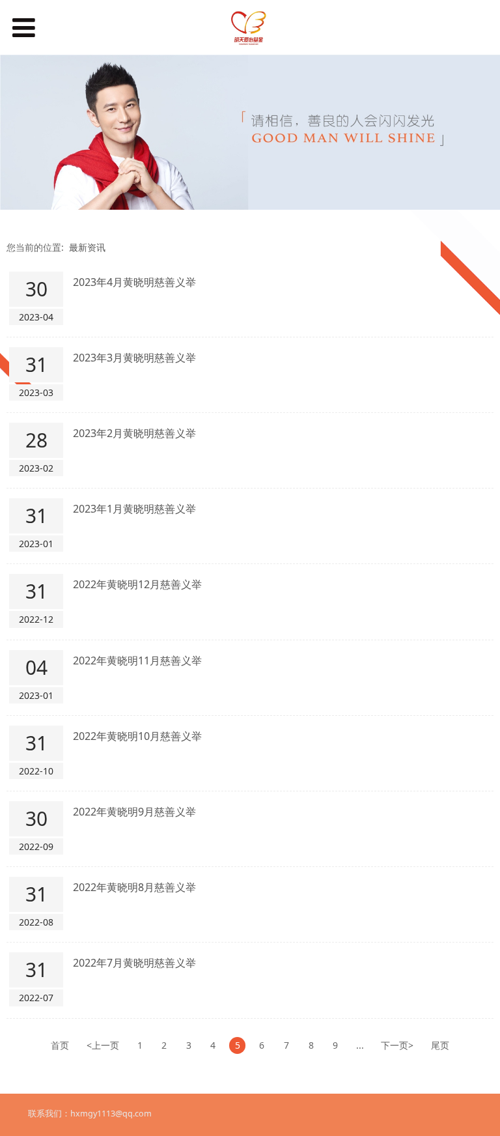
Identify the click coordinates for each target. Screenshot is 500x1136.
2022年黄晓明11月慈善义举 (137, 660)
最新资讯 (87, 247)
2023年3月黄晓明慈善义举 (134, 357)
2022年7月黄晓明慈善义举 (134, 963)
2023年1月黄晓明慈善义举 (134, 509)
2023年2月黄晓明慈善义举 (134, 433)
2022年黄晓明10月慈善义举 (137, 736)
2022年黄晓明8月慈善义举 (134, 887)
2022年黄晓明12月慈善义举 (137, 584)
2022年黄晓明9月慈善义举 (134, 811)
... (360, 1045)
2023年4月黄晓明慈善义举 (134, 282)
